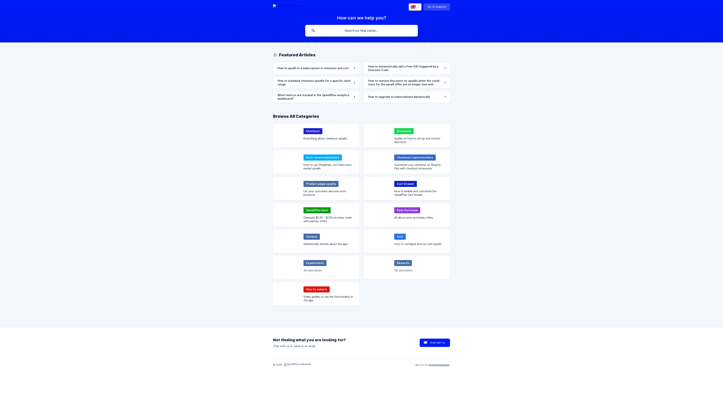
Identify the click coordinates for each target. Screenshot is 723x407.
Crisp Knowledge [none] (438, 364)
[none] (289, 6)
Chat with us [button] (437, 342)
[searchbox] (361, 31)
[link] (316, 68)
